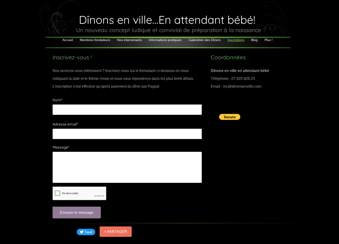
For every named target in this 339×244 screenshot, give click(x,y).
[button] (229, 117)
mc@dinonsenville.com (242, 86)
